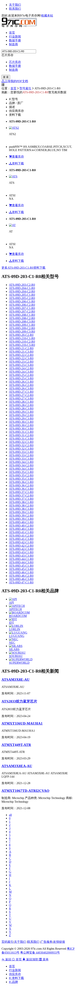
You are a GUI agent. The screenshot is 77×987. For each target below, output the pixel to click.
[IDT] (13, 619)
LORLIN (14, 629)
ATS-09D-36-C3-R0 (21, 488)
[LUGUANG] (18, 632)
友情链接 (59, 941)
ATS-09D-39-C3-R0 (21, 518)
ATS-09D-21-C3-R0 (21, 351)
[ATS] (13, 176)
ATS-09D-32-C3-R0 (21, 448)
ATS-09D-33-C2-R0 (21, 455)
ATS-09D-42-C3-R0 (21, 549)
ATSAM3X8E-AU (15, 680)
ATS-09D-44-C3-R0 (21, 562)
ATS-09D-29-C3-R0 (21, 418)
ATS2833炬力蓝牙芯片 (19, 701)
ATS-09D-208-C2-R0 (22, 318)
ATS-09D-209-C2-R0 (22, 328)
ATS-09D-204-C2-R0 (22, 291)
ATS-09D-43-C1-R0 (21, 552)
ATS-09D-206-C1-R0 (22, 301)
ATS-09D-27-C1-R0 (21, 391)
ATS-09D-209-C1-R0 (22, 324)
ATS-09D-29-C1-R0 (21, 411)
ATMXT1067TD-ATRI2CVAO (25, 791)
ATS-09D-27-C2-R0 (21, 395)
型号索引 (25, 88)
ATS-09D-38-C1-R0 (21, 502)
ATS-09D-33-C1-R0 (21, 452)
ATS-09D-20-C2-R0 (21, 334)
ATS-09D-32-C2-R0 (21, 445)
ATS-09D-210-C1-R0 (22, 338)
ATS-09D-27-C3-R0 (21, 398)
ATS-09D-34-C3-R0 (21, 468)
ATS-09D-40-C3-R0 (21, 528)
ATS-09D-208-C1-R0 (22, 314)
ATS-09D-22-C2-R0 (21, 355)
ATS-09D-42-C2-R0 (21, 545)
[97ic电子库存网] (19, 26)
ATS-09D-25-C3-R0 (21, 378)
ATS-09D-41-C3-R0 (21, 539)
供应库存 (15, 974)
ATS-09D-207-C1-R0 (22, 308)
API (11, 602)
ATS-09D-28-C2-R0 (21, 405)
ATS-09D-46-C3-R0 (21, 579)
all (10, 814)
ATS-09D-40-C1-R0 (21, 522)
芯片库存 (15, 62)
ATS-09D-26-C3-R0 (21, 388)
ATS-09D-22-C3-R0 (21, 358)
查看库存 (18, 156)
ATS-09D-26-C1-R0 (21, 381)
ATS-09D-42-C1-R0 (21, 542)
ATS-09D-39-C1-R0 (21, 512)
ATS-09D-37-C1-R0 (21, 492)
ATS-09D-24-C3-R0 (21, 371)
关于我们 (15, 4)
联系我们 (15, 8)
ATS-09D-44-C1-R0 (21, 559)
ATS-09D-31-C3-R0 (21, 438)
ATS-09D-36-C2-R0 (21, 485)
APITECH (15, 609)
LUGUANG (16, 635)
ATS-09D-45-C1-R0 (21, 565)
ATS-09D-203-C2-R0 (22, 284)
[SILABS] (15, 646)
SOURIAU (16, 656)
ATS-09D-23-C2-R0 (21, 361)
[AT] (12, 225)
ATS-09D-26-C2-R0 (21, 385)
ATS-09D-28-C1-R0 (21, 401)
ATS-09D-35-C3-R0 (21, 478)
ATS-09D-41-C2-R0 (21, 535)
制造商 (13, 44)
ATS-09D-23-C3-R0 (21, 365)
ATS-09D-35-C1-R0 (21, 472)
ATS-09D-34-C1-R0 (21, 462)
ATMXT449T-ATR (16, 745)
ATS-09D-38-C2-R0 (21, 505)
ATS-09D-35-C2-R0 (21, 475)
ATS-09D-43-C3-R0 (21, 555)
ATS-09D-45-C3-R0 (21, 569)
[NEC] (13, 639)
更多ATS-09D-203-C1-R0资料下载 (23, 267)
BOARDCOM (18, 615)
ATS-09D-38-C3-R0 (21, 508)
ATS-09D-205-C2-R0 (22, 298)
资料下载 (18, 163)
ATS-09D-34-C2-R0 (21, 465)
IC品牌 (13, 981)
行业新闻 (15, 36)
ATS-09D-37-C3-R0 (21, 498)
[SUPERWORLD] (21, 659)
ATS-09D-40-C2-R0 (21, 525)
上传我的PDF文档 (16, 81)
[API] (13, 599)
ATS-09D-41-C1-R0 (21, 532)
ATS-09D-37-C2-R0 (21, 495)
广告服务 (47, 941)
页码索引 (7, 941)
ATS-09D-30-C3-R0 (21, 428)
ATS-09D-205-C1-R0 (22, 294)
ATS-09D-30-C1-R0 (21, 421)
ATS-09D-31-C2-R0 (21, 435)
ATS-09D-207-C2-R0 (22, 311)
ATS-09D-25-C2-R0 (21, 375)
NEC (12, 642)
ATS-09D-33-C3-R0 (21, 458)
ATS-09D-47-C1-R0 (21, 582)
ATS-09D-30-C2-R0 (21, 425)
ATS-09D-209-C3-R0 (22, 331)
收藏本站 (47, 15)
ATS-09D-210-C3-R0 (22, 345)
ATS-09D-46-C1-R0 (21, 572)
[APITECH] (17, 605)
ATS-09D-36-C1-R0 (21, 482)
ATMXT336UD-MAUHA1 (22, 723)
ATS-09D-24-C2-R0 (21, 368)
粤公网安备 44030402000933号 (40, 952)
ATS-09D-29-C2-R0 (21, 415)
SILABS (14, 649)
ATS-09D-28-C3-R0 (21, 408)
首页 (12, 32)
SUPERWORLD (19, 662)
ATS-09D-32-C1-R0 (21, 442)
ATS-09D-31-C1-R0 (21, 431)
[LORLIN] (16, 625)
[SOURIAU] (17, 652)
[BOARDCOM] (19, 612)
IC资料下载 (16, 978)
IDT (11, 622)
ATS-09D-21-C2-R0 (21, 348)
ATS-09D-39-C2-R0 (21, 515)
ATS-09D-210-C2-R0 (22, 341)
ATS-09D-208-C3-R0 (22, 321)
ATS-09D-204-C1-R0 (22, 288)
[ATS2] (14, 127)
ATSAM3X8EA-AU (16, 766)
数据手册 (15, 40)
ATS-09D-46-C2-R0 (21, 575)
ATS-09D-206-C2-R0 (22, 304)
